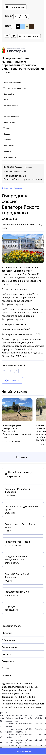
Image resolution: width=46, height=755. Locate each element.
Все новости (21, 457)
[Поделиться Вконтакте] (4, 371)
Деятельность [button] (9, 157)
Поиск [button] (6, 100)
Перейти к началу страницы (19, 474)
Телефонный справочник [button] (14, 88)
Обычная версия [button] (10, 105)
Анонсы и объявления (16, 171)
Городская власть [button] (11, 116)
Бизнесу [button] (7, 151)
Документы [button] (8, 145)
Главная (18, 167)
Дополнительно (30, 36)
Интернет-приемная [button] (12, 82)
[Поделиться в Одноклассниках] (10, 371)
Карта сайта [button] (8, 94)
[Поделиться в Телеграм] (16, 371)
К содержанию (16, 7)
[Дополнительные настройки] (13, 36)
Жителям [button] (7, 140)
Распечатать (13, 380)
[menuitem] (23, 82)
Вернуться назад (24, 751)
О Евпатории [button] (9, 122)
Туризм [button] (6, 128)
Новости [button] (7, 134)
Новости (28, 167)
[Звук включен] (7, 36)
